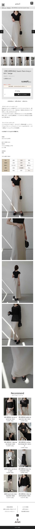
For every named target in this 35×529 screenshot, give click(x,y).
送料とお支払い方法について (9, 509)
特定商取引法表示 (25, 511)
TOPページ (4, 7)
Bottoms (8, 7)
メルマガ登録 (25, 507)
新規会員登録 (10, 507)
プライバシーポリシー (10, 511)
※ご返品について (7, 78)
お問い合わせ (25, 509)
